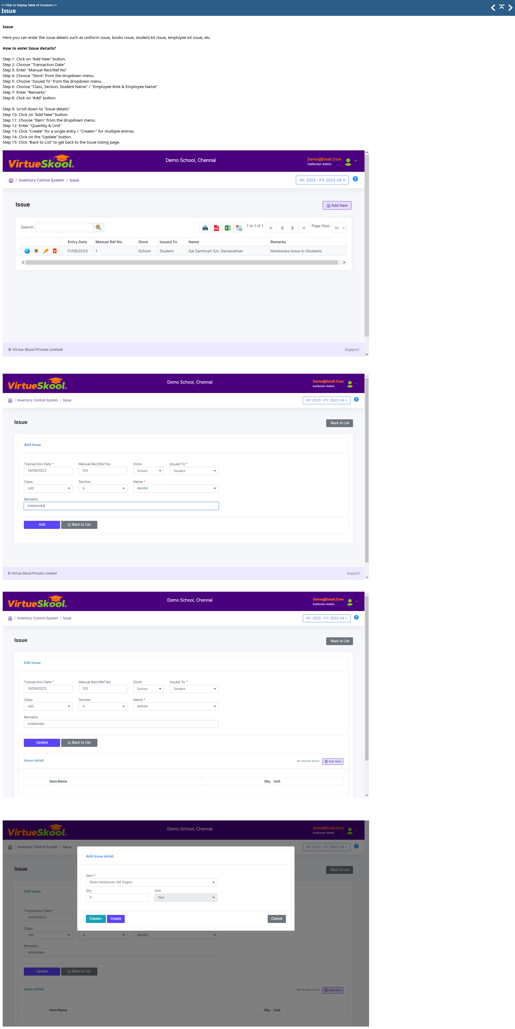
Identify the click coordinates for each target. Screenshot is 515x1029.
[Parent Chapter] (501, 9)
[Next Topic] (510, 9)
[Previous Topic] (492, 9)
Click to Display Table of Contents (29, 5)
